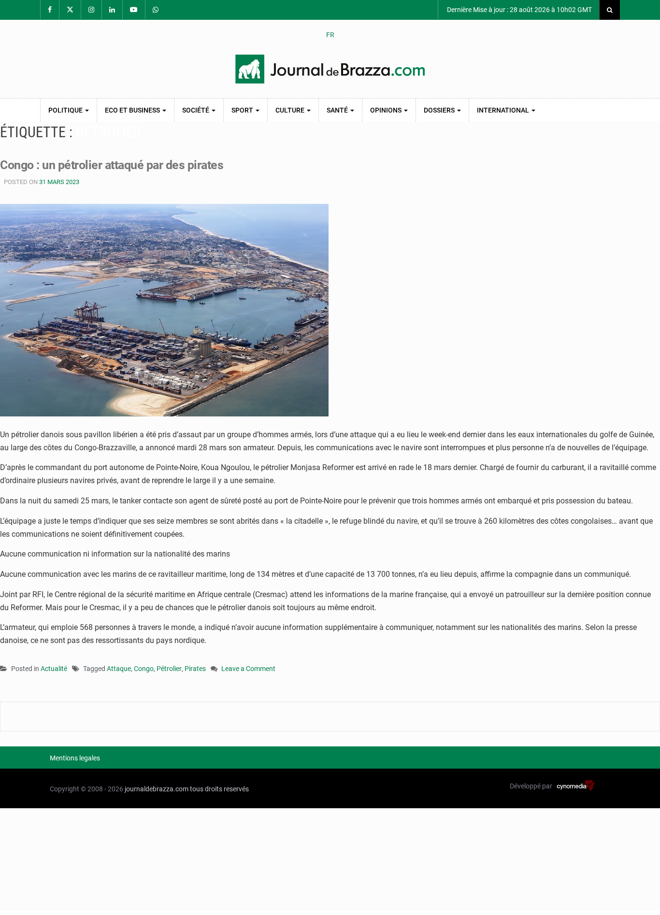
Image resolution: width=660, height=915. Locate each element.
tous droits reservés (219, 789)
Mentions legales (75, 758)
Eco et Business (133, 110)
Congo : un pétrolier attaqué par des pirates (111, 165)
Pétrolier (169, 668)
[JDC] (330, 69)
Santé (338, 110)
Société (196, 110)
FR (330, 35)
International (504, 110)
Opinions (386, 110)
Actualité (54, 668)
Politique (66, 110)
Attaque (119, 668)
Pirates (195, 668)
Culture (290, 110)
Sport (243, 110)
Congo (144, 668)
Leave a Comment (248, 669)
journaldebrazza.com (156, 789)
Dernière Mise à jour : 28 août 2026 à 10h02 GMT (518, 10)
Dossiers (440, 110)
